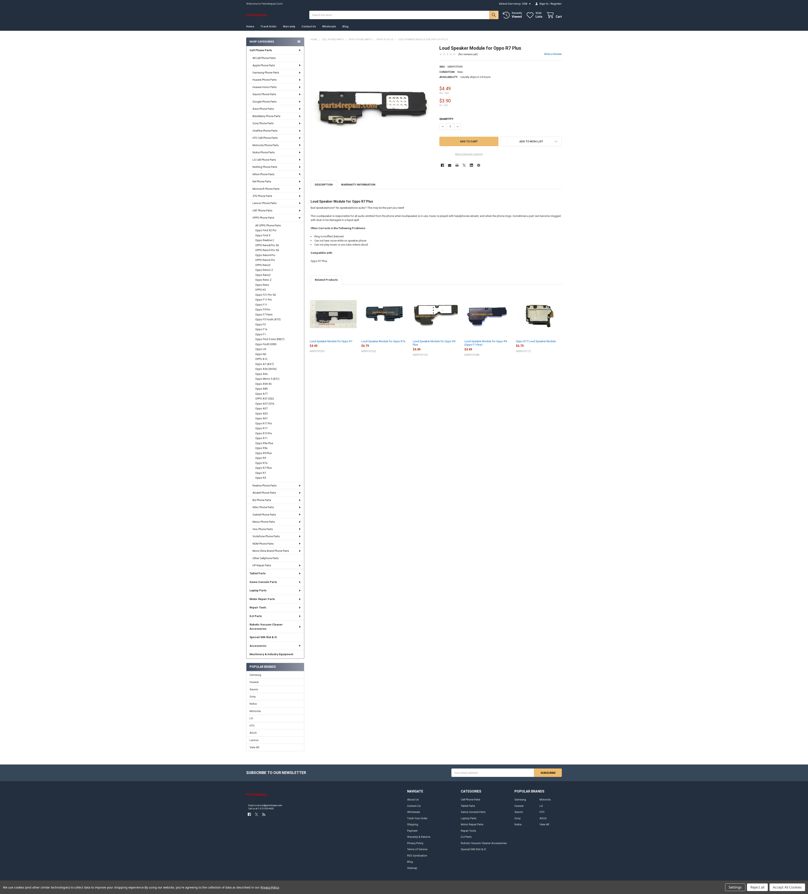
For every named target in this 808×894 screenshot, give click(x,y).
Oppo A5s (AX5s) (266, 368)
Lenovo (254, 740)
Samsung (255, 674)
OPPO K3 (260, 289)
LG (251, 718)
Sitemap (412, 868)
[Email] (450, 165)
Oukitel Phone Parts (264, 514)
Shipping (412, 824)
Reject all (757, 887)
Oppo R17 (261, 428)
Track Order (268, 26)
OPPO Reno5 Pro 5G (267, 250)
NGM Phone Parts (263, 543)
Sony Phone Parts (263, 123)
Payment (412, 830)
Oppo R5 (260, 477)
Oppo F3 (260, 324)
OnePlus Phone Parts (264, 130)
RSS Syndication (417, 855)
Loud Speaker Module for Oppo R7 (331, 341)
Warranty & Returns (418, 836)
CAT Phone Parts (262, 210)
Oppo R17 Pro (263, 423)
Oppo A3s (261, 374)
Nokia (253, 703)
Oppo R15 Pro (263, 433)
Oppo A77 (261, 393)
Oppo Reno (262, 284)
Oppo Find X (262, 235)
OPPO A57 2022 (264, 398)
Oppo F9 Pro (262, 309)
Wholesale (329, 26)
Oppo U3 (260, 349)
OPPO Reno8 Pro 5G (267, 245)
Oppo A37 (261, 408)
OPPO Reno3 (262, 265)
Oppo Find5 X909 (265, 344)
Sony (253, 696)
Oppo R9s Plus (264, 443)
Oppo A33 (261, 413)
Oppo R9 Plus (263, 453)
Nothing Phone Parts (264, 166)
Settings (735, 887)
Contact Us (309, 26)
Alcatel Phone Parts (264, 492)
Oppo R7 (260, 472)
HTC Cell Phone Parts (265, 137)
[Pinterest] (479, 165)
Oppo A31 (261, 418)
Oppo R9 (260, 458)
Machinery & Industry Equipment (271, 654)
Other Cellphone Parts (265, 558)
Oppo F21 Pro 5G (265, 294)
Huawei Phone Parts (264, 79)
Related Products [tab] (326, 279)
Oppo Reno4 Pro (265, 255)
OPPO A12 (261, 359)
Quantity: (446, 118)
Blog (345, 26)
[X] (464, 165)
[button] (531, 141)
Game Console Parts (263, 582)
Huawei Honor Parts (264, 87)
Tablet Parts (258, 573)
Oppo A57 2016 (264, 403)
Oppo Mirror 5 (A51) (267, 378)
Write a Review (553, 54)
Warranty (289, 26)
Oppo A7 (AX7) (264, 364)
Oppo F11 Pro (263, 299)
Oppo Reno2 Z (264, 269)
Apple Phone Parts (263, 65)
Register (556, 3)
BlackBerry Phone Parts (266, 116)
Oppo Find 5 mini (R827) (269, 339)
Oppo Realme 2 (264, 240)
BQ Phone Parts (261, 500)
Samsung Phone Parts (265, 72)
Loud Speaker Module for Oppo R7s (383, 341)
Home (250, 26)
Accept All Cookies (787, 887)
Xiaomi (254, 689)
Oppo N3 (260, 354)
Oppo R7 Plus (263, 467)
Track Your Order (417, 818)
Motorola (255, 711)
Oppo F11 (261, 304)
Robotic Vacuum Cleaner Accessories (266, 626)
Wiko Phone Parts (263, 507)
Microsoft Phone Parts (265, 188)
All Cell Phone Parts (264, 58)
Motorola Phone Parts (265, 145)
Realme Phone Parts (264, 485)
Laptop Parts (258, 590)
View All (254, 747)
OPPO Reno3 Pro (265, 260)
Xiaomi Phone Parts (264, 94)
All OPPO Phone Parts (268, 225)
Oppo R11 (261, 438)
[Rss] (264, 814)
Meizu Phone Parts (263, 521)
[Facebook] (442, 165)
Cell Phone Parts (261, 50)
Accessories (258, 645)
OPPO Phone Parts (263, 217)
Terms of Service (417, 849)
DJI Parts (256, 616)
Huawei (254, 682)
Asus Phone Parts (263, 108)
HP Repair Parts (261, 565)
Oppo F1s (261, 329)
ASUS (253, 732)
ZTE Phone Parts (262, 196)
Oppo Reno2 (263, 275)
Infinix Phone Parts (263, 174)
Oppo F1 (260, 334)
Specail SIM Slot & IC (263, 637)
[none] (372, 106)
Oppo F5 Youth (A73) (268, 319)
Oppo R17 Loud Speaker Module (536, 341)
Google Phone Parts (264, 101)
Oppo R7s (261, 463)
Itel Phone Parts (261, 181)
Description (324, 184)
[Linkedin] (471, 165)
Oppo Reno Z (263, 279)
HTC (252, 725)
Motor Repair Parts (262, 599)
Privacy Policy (415, 843)
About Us (413, 799)
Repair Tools (258, 607)
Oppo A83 (261, 388)
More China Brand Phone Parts (270, 550)
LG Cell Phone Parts (264, 159)
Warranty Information (358, 184)
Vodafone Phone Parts (266, 536)
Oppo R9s (261, 448)
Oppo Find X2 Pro (265, 230)
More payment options (469, 154)
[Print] (457, 165)
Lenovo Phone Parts (264, 203)
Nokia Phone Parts (263, 152)
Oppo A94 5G (263, 383)
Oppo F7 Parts (263, 314)
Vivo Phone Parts (262, 529)
